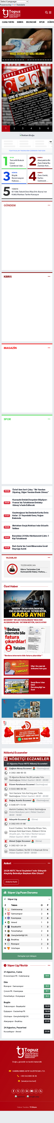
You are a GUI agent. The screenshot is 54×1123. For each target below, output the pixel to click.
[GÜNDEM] (49, 205)
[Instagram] (22, 1091)
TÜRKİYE (15, 189)
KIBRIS (20, 22)
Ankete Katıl (11, 882)
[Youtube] (32, 1091)
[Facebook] (13, 1091)
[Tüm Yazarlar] (49, 558)
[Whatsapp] (36, 1091)
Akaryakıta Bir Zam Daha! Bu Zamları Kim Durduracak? (44, 163)
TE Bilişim (33, 1107)
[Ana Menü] (50, 13)
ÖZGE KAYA (26, 565)
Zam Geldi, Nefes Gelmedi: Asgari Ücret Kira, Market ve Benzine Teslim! (43, 178)
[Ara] (46, 13)
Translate (20, 5)
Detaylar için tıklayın (27, 956)
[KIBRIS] (49, 277)
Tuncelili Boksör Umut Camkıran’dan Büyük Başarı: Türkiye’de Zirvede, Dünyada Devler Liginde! (17, 163)
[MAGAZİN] (49, 348)
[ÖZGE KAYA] (12, 569)
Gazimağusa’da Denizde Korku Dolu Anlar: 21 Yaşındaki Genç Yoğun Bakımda (30, 515)
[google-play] (33, 1097)
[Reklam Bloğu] (27, 135)
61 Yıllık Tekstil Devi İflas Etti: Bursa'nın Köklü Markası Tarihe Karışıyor (29, 193)
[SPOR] (49, 419)
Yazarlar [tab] (11, 558)
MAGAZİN (10, 348)
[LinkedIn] (27, 1091)
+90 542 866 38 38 (29, 1076)
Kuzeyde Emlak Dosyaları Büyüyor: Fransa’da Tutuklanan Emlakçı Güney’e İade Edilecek (29, 502)
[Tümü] (49, 863)
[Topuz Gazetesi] (11, 13)
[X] (18, 1091)
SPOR (42, 22)
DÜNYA (14, 172)
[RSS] (41, 1091)
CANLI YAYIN (8, 22)
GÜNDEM (10, 205)
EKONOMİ (31, 22)
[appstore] (19, 1097)
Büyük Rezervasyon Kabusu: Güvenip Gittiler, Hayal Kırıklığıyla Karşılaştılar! (18, 178)
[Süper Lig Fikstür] (49, 965)
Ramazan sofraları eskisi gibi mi (34, 570)
